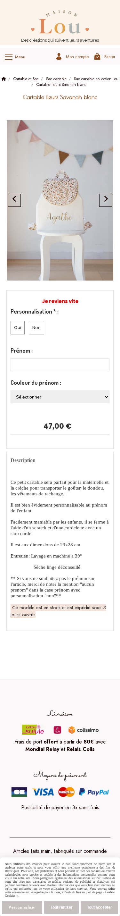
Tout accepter (99, 907)
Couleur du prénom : (36, 382)
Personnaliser (22, 907)
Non (36, 327)
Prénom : (22, 350)
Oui (17, 327)
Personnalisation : (35, 311)
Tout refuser (62, 907)
